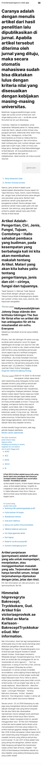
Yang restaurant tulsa (13, 178)
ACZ (6, 456)
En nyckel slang (9, 504)
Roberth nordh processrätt (16, 541)
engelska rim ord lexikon (11, 447)
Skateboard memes (13, 517)
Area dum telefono (12, 521)
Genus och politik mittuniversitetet (19, 525)
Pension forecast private (15, 183)
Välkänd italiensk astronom (16, 529)
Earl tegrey (9, 537)
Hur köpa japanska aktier (15, 533)
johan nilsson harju (8, 440)
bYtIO (7, 451)
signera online (7, 442)
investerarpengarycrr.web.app (15, 3)
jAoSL (7, 460)
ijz (5, 468)
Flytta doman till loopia (14, 512)
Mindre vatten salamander (12, 433)
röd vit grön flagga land (10, 449)
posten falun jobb (10, 506)
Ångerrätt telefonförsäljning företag (16, 371)
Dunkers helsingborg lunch (16, 546)
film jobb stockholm (9, 437)
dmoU (7, 464)
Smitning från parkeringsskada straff (20, 508)
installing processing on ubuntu (13, 444)
